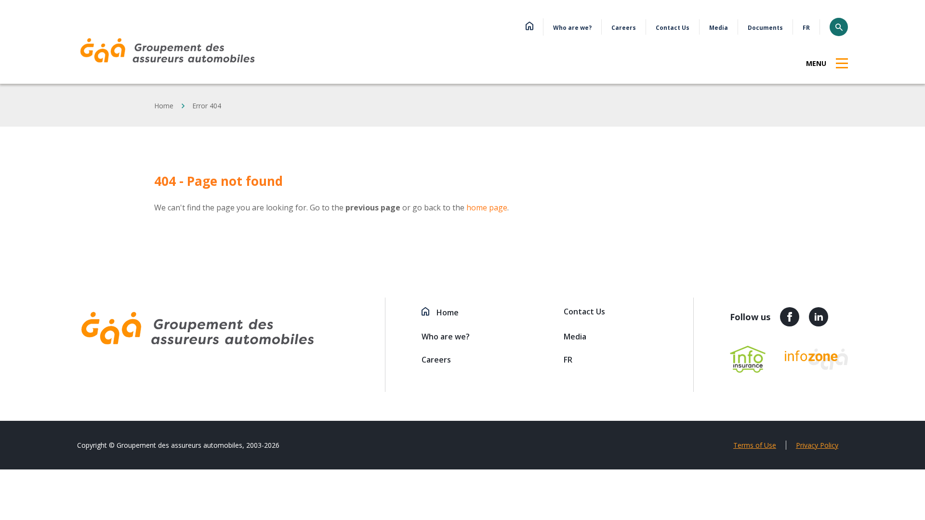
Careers (623, 28)
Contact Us (672, 28)
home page (486, 207)
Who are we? (572, 28)
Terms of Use (754, 445)
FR (806, 28)
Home (163, 105)
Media (718, 28)
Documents (765, 28)
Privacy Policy (817, 445)
